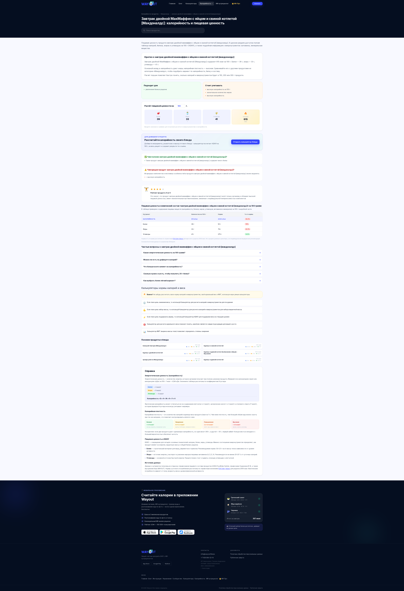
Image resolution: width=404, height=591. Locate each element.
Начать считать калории (212, 303)
